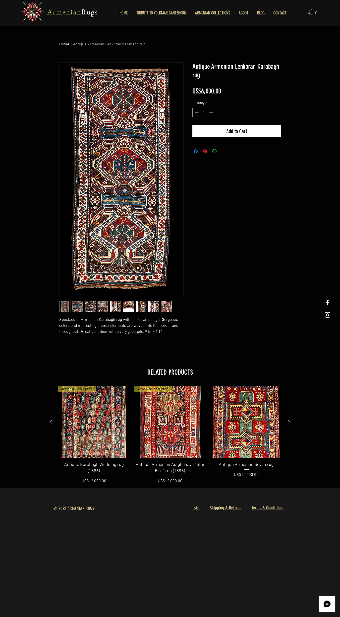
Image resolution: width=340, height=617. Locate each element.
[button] (314, 11)
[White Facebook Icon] (327, 302)
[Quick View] (246, 422)
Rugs (89, 13)
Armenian (64, 13)
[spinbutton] (203, 112)
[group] (170, 435)
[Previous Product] (51, 422)
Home (64, 44)
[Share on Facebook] (196, 151)
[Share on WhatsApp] (215, 151)
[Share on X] (224, 151)
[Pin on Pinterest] (205, 151)
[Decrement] (196, 112)
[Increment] (211, 112)
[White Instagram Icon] (327, 315)
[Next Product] (289, 422)
